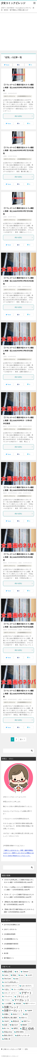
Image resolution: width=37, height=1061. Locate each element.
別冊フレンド (11, 1007)
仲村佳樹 (18, 1003)
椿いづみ (6, 1028)
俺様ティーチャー (30, 1003)
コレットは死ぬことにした (22, 989)
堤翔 (26, 1014)
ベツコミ (7, 1000)
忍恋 (5, 1025)
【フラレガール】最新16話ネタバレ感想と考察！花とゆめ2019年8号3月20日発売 (18, 557)
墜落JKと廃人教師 (10, 1017)
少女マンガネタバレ (9, 96)
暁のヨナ (15, 1025)
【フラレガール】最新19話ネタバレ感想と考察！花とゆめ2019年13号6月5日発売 (18, 351)
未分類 (6, 953)
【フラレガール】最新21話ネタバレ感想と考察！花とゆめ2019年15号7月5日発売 (18, 211)
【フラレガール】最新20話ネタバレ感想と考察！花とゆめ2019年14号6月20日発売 (18, 281)
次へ (21, 739)
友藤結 (6, 1014)
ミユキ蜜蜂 (7, 1003)
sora (16, 979)
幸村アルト (27, 1021)
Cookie (6, 975)
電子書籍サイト (9, 958)
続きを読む (18, 116)
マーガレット (21, 1000)
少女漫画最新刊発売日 (11, 944)
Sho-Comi (7, 979)
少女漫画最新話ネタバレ (24, 96)
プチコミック (22, 996)
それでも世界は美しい (11, 982)
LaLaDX (30, 975)
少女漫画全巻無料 (9, 934)
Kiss (14, 975)
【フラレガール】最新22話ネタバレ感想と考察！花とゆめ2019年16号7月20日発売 (18, 150)
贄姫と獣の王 (8, 1035)
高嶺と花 (7, 1039)
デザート (26, 993)
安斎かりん (24, 1017)
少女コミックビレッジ (13, 3)
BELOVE (8, 971)
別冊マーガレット (13, 1010)
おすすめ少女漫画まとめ (12, 924)
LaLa (21, 975)
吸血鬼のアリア (17, 1014)
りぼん (6, 989)
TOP (12, 1049)
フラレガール (8, 996)
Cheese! (25, 971)
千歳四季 (29, 1010)
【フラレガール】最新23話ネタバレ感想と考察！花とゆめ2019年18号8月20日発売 (18, 88)
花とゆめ (28, 1028)
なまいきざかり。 (27, 986)
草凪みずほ (8, 1032)
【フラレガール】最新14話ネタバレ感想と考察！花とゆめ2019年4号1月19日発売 (18, 694)
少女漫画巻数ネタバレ (11, 939)
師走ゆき (16, 1021)
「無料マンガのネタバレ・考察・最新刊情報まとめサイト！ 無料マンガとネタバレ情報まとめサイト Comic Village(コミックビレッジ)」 (18, 853)
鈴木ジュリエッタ (23, 1035)
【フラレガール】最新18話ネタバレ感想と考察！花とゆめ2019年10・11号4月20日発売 (18, 420)
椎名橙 (24, 1025)
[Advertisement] (18, 31)
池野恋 (15, 1028)
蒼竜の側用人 (20, 1032)
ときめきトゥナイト (10, 986)
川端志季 (6, 1021)
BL (17, 971)
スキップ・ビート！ (10, 993)
